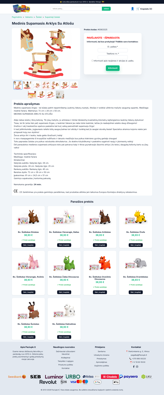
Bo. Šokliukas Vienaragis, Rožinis (28, 277)
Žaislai (39, 17)
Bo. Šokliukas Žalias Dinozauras (64, 277)
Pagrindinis (17, 17)
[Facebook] (134, 366)
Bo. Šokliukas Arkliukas (100, 232)
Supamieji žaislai (52, 17)
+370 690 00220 (139, 359)
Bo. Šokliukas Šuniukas (28, 324)
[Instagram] (137, 366)
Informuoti (112, 68)
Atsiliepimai (65, 358)
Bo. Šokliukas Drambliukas (135, 277)
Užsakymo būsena (101, 355)
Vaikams (29, 17)
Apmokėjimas (101, 362)
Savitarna (101, 351)
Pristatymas (101, 359)
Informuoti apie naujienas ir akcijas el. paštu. (114, 61)
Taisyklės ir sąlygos (65, 361)
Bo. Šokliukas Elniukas (28, 232)
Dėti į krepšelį (28, 245)
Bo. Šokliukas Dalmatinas (64, 324)
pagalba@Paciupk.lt (139, 355)
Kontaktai (65, 368)
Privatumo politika (65, 365)
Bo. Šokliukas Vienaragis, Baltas (64, 232)
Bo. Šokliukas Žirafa (135, 232)
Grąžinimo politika (101, 366)
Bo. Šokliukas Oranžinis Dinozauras (100, 278)
